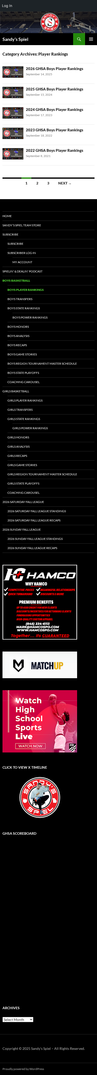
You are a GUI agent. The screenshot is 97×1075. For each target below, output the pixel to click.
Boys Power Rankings (30, 317)
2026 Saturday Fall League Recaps (33, 520)
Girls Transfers (20, 410)
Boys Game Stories (22, 354)
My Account (22, 262)
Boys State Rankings (23, 308)
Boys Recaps (17, 345)
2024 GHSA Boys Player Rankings (54, 109)
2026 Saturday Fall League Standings (36, 511)
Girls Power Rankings (30, 428)
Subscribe (10, 234)
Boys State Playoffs (23, 373)
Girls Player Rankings (25, 400)
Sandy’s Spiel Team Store (21, 225)
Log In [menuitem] (7, 5)
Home (7, 216)
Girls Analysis (18, 446)
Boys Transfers (19, 299)
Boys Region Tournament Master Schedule (42, 363)
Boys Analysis (18, 336)
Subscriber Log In (21, 253)
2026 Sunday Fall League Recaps (32, 548)
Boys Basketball (16, 280)
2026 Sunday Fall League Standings (35, 539)
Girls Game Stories (22, 465)
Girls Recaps (17, 456)
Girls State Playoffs (23, 483)
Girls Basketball (15, 391)
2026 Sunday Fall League (21, 529)
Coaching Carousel (23, 382)
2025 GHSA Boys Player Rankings (54, 89)
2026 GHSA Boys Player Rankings (54, 68)
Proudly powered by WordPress (23, 1069)
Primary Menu (91, 39)
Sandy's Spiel (15, 39)
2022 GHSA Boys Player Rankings (54, 150)
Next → (65, 183)
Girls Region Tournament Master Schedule (42, 474)
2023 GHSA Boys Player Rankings (54, 130)
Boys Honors (18, 327)
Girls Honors (18, 437)
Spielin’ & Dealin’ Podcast (22, 271)
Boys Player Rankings (25, 290)
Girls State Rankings (23, 419)
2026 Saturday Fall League (23, 502)
